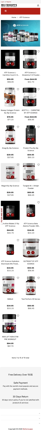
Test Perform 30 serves (30, 299)
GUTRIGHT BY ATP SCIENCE (30, 262)
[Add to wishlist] (18, 51)
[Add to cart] (8, 64)
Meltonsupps (28, 429)
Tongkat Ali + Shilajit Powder (31, 187)
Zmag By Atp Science (10, 148)
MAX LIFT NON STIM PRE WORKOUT (10, 338)
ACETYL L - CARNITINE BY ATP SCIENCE (31, 111)
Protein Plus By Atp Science (30, 149)
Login (2, 2)
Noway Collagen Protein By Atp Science (10, 111)
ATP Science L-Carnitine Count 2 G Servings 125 (10, 74)
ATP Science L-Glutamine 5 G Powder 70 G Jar (30, 74)
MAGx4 (10, 299)
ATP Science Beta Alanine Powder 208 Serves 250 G (31, 224)
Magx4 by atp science (10, 186)
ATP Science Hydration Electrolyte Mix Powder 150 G (10, 262)
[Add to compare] (12, 64)
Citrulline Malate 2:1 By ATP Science (10, 224)
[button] (5, 11)
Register (8, 2)
